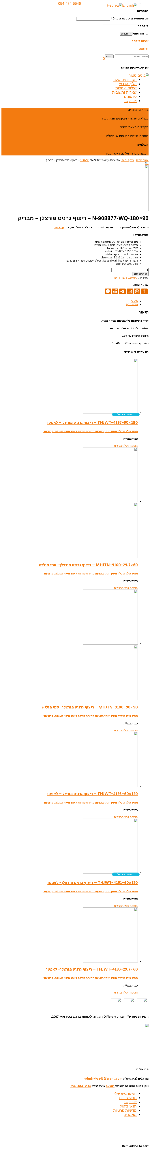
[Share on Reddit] (115, 291)
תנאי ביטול (128, 1106)
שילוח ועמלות (126, 88)
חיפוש (109, 56)
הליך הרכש (128, 84)
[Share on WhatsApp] (137, 291)
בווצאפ (110, 1086)
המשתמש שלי (125, 1094)
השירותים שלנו (125, 80)
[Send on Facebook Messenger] (108, 291)
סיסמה (143, 26)
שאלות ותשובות (124, 92)
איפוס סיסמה (140, 41)
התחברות (126, 33)
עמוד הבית (142, 160)
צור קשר (130, 101)
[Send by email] (130, 291)
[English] (129, 5)
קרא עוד (59, 227)
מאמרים (130, 1115)
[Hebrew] (114, 5)
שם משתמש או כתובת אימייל (130, 18)
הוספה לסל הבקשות (126, 445)
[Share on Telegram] (122, 291)
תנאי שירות (128, 1098)
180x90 (84, 160)
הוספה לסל (140, 273)
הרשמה (144, 48)
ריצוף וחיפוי (127, 160)
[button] (104, 59)
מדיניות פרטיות (125, 1110)
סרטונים (130, 97)
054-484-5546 (80, 1086)
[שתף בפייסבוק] (144, 291)
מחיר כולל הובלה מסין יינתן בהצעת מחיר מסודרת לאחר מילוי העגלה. (95, 431)
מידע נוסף (132, 304)
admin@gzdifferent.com (103, 1078)
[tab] (69, 301)
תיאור (134, 301)
